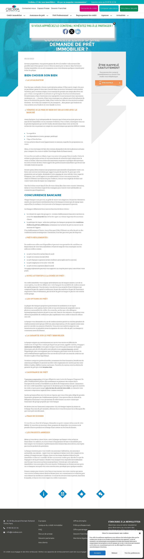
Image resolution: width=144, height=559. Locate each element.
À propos (42, 521)
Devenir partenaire (46, 538)
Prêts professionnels (81, 525)
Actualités (120, 15)
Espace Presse (43, 8)
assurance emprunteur (33, 379)
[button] (140, 533)
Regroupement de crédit (86, 15)
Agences (105, 15)
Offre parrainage (80, 530)
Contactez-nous (29, 8)
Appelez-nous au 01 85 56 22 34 (103, 2)
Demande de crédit (89, 8)
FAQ (40, 530)
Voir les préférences (132, 553)
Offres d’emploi (79, 521)
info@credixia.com (14, 532)
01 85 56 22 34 (12, 528)
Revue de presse (45, 534)
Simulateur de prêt (129, 8)
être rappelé (107, 83)
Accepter (97, 553)
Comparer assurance (109, 8)
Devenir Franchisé (58, 8)
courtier (58, 174)
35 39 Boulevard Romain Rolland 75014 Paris (19, 522)
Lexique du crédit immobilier (50, 525)
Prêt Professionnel (60, 15)
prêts (29, 268)
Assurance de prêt (37, 15)
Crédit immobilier (14, 15)
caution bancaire (67, 349)
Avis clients (42, 543)
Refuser (114, 553)
